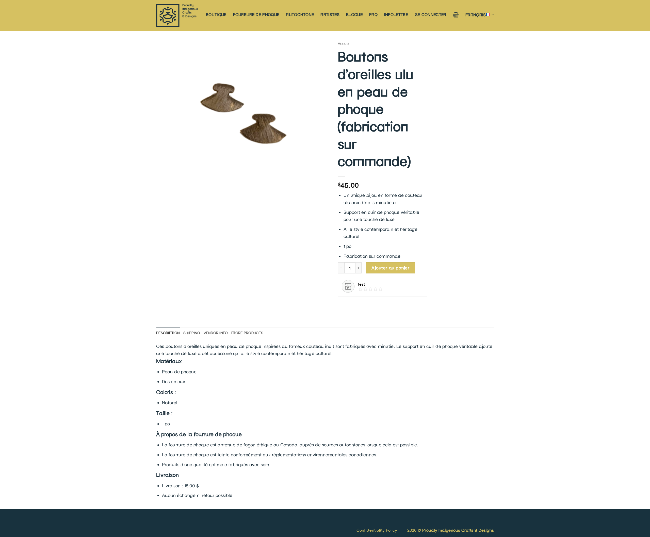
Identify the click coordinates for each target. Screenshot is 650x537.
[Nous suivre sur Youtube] (176, 524)
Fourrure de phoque (256, 14)
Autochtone (300, 14)
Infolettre (396, 14)
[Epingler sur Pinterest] (373, 305)
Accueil (344, 43)
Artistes (329, 14)
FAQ (373, 14)
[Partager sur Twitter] (352, 305)
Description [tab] (168, 333)
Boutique (216, 14)
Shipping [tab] (191, 333)
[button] (430, 14)
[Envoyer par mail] (362, 305)
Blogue (354, 14)
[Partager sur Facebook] (342, 305)
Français (475, 14)
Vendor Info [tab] (216, 333)
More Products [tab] (247, 333)
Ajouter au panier (390, 267)
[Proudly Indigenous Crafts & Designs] (177, 16)
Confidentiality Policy (376, 530)
